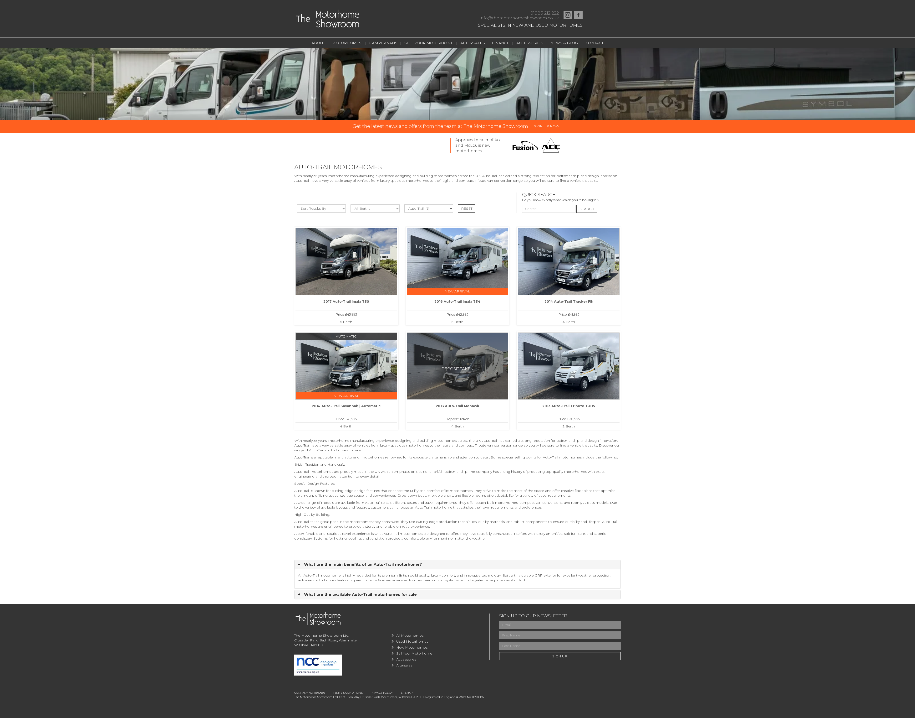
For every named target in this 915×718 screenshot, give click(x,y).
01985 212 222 (544, 13)
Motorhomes (346, 43)
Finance (500, 43)
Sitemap (406, 692)
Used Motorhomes (412, 641)
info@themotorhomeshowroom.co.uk (519, 18)
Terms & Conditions (348, 692)
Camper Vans (383, 43)
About (318, 43)
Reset (466, 208)
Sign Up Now (546, 126)
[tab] (457, 564)
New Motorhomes (411, 647)
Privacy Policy (382, 692)
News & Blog (564, 43)
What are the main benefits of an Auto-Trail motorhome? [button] (362, 564)
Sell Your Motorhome (428, 43)
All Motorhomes (409, 635)
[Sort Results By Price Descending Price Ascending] (321, 208)
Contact (595, 43)
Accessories (529, 43)
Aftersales (472, 43)
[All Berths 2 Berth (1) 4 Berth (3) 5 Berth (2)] (375, 208)
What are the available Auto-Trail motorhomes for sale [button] (360, 595)
